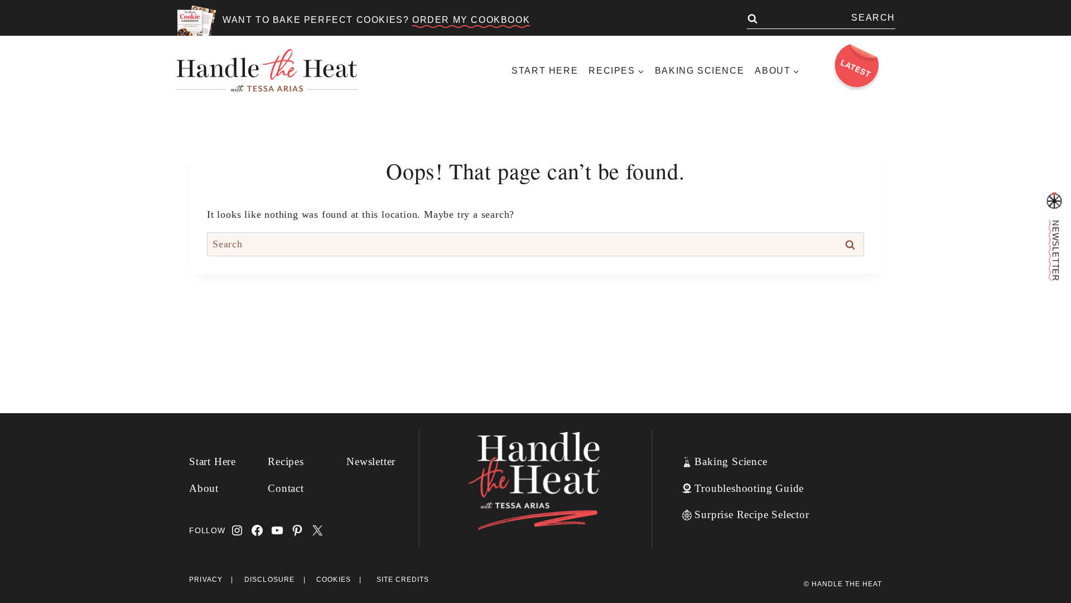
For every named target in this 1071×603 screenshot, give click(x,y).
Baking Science (699, 70)
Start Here (545, 70)
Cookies (333, 579)
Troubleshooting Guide (749, 488)
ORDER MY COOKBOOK (471, 20)
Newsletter (370, 461)
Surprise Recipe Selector (751, 514)
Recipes (286, 461)
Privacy (206, 579)
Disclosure (269, 579)
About (204, 488)
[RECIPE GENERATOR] (1054, 201)
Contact (286, 488)
